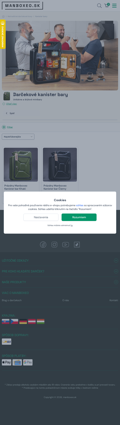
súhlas (79, 205)
